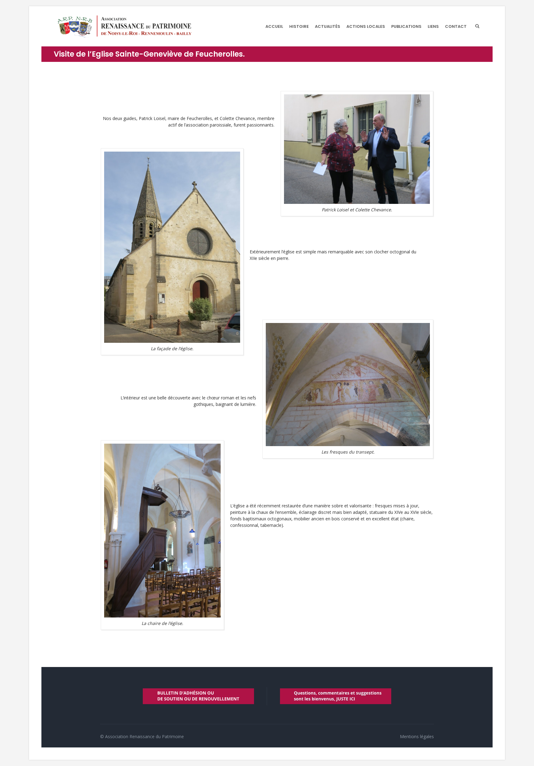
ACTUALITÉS (327, 26)
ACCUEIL (274, 26)
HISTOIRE (299, 26)
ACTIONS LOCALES (365, 26)
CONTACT (456, 26)
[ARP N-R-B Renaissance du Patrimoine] (124, 26)
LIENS (433, 26)
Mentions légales (417, 736)
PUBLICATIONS (406, 26)
